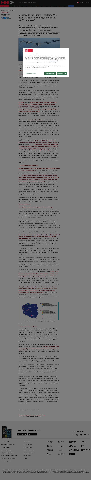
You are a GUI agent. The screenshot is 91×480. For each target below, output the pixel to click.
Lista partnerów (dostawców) (31, 68)
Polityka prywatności (54, 60)
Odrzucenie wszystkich (50, 73)
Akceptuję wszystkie (61, 73)
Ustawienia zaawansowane (30, 73)
